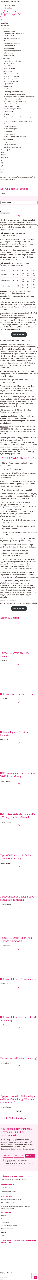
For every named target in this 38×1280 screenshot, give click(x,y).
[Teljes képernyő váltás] (2, 1277)
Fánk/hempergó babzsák (12, 109)
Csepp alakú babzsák (11, 106)
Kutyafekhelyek (8, 131)
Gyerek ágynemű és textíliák (14, 33)
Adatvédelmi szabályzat (9, 1225)
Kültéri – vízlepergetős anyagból (15, 137)
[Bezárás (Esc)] (6, 1277)
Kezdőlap (4, 23)
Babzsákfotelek (8, 89)
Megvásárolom (19, 334)
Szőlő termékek (8, 139)
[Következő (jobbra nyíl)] (2, 1279)
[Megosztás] (4, 1277)
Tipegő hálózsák (9, 68)
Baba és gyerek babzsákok (13, 92)
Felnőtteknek (7, 71)
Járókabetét (8, 53)
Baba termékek (9, 31)
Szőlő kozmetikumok (11, 145)
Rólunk (3, 155)
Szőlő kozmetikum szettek (13, 147)
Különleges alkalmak (11, 81)
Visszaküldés (5, 1222)
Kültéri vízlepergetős (11, 129)
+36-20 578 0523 (6, 1188)
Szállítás (4, 1235)
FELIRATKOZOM (30, 1155)
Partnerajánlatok (7, 150)
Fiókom (3, 1216)
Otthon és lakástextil (11, 74)
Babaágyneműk (9, 46)
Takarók (7, 41)
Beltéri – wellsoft (10, 134)
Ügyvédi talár (8, 84)
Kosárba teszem (5, 213)
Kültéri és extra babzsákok (13, 99)
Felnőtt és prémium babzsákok (14, 94)
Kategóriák (5, 25)
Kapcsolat (4, 157)
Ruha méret (5, 199)
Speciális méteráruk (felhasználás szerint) (18, 121)
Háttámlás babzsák (11, 104)
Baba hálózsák (9, 63)
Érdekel (8, 661)
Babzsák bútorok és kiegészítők (15, 101)
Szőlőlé (6, 142)
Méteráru (6, 114)
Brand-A (13, 1274)
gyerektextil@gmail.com (9, 1191)
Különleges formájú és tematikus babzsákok (19, 97)
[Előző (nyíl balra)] (0, 1279)
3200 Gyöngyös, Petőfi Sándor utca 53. (13, 1179)
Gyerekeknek (7, 28)
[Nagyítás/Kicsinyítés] (0, 1277)
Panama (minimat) (10, 126)
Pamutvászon (9, 124)
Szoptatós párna (10, 55)
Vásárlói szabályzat (7, 1229)
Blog (2, 152)
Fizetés (3, 1219)
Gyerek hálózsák (9, 66)
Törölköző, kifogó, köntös (12, 51)
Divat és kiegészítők (11, 79)
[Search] (1, 172)
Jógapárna (8, 86)
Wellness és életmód (11, 76)
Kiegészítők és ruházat (12, 38)
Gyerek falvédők (9, 48)
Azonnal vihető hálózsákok (13, 61)
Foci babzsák (8, 111)
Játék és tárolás (9, 36)
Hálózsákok (6, 58)
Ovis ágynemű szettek (12, 43)
